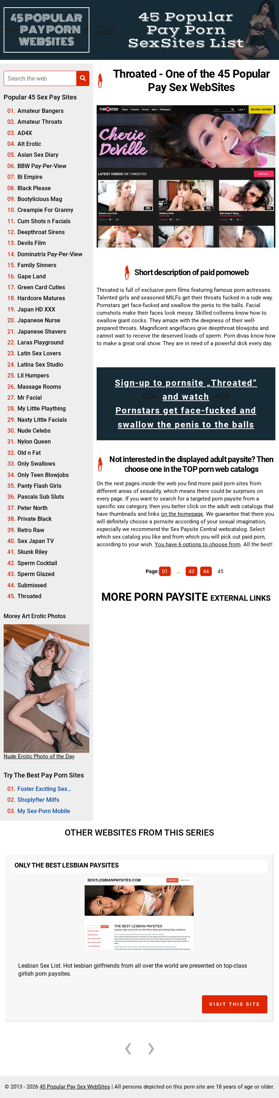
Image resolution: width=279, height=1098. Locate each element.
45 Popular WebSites (46, 30)
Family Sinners (36, 265)
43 (191, 571)
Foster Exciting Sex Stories (37, 790)
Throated (29, 596)
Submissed (31, 585)
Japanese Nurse (38, 320)
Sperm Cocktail (37, 563)
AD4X (24, 133)
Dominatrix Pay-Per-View (49, 254)
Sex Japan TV (35, 541)
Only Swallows (36, 463)
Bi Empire (30, 177)
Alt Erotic (29, 143)
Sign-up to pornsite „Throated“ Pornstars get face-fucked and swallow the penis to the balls (186, 404)
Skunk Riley (32, 551)
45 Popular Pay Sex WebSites (75, 1086)
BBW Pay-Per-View (41, 166)
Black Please (34, 188)
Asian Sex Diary (37, 154)
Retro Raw (30, 530)
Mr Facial (29, 397)
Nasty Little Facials (42, 419)
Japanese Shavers (41, 331)
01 (165, 571)
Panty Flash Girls (39, 485)
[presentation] (128, 1046)
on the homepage (182, 514)
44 (206, 571)
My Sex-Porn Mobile (43, 811)
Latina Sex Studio (40, 364)
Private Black (34, 518)
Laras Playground (40, 342)
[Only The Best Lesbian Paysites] (139, 913)
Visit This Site (234, 1004)
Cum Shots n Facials (43, 221)
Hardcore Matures (41, 298)
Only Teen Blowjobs (43, 475)
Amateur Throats (39, 121)
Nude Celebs (33, 430)
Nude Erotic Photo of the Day (39, 756)
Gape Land (31, 276)
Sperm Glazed (35, 574)
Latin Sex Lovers (39, 353)
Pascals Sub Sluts (40, 496)
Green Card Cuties (41, 287)
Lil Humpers (33, 375)
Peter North (32, 508)
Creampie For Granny (45, 210)
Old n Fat (29, 452)
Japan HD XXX (36, 309)
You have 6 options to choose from (197, 544)
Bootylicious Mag (39, 199)
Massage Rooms (39, 386)
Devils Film (31, 243)
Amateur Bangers (40, 110)
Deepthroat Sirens (41, 232)
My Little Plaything (41, 408)
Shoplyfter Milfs (38, 799)
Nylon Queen (34, 441)
